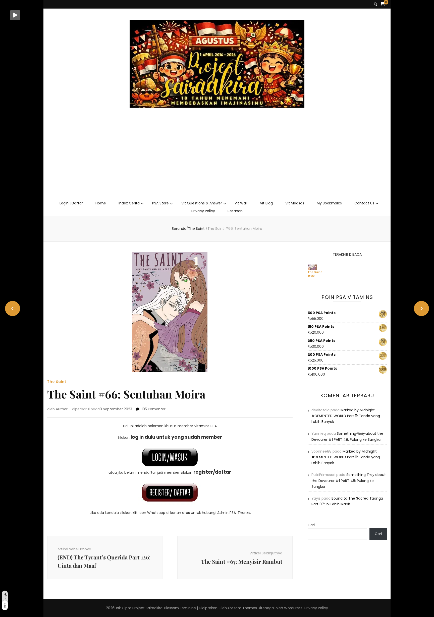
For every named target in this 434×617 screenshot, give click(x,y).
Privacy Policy (203, 210)
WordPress (293, 607)
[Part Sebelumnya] (12, 308)
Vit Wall (241, 203)
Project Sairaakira (147, 607)
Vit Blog (266, 203)
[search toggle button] (375, 4)
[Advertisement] (217, 161)
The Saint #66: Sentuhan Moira (315, 273)
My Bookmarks (329, 203)
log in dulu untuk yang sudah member (176, 437)
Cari (311, 524)
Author (62, 409)
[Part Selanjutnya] (421, 308)
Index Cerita (129, 203)
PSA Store (160, 203)
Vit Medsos (294, 203)
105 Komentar (154, 409)
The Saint (56, 381)
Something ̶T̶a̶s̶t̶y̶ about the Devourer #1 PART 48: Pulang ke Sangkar (348, 480)
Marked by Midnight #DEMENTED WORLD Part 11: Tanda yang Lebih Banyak (345, 416)
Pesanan (235, 210)
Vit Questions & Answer (201, 203)
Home (100, 203)
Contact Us (364, 203)
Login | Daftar (71, 203)
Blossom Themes (242, 607)
